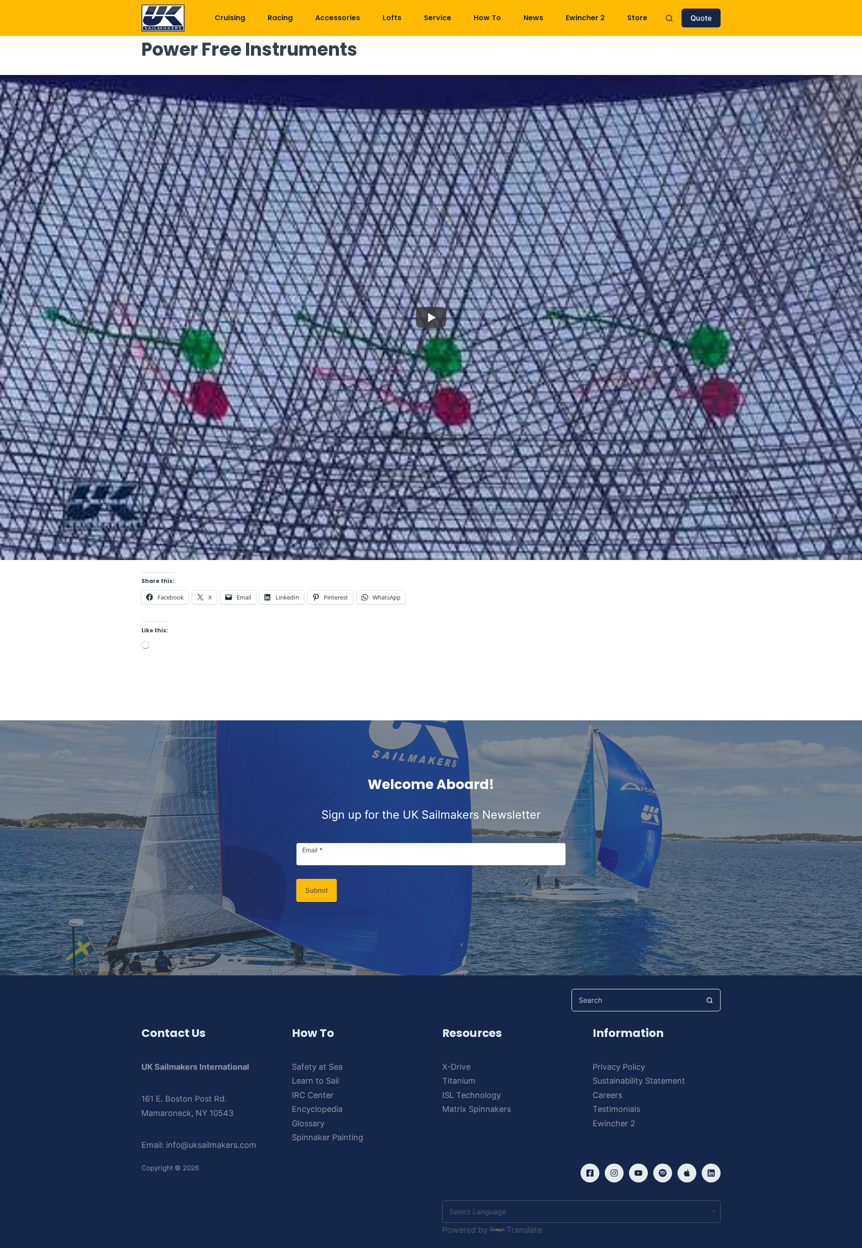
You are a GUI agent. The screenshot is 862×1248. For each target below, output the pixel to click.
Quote (701, 17)
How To (487, 18)
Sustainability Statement (639, 1080)
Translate (524, 1230)
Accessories (337, 18)
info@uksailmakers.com (211, 1145)
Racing (280, 18)
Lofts (392, 18)
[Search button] (709, 1000)
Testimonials (616, 1109)
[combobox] (635, 1000)
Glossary (308, 1123)
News (533, 18)
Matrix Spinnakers (476, 1109)
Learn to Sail (315, 1080)
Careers (607, 1095)
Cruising (230, 18)
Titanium (458, 1080)
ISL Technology (471, 1095)
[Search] (669, 18)
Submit (316, 890)
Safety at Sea (317, 1067)
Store (637, 18)
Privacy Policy (619, 1067)
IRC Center (313, 1095)
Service (437, 18)
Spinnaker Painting (327, 1137)
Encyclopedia (317, 1109)
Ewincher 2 (585, 18)
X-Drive (456, 1067)
